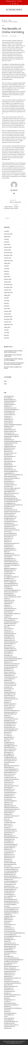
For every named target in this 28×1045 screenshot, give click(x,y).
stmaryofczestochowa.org (11, 719)
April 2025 (6, 242)
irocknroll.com (7, 531)
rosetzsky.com (7, 700)
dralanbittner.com (8, 546)
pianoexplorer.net (8, 938)
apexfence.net (7, 1028)
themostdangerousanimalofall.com (13, 658)
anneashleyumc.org (9, 886)
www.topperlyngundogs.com (11, 871)
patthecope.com (8, 817)
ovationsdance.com (9, 602)
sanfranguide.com (8, 652)
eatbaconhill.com (8, 423)
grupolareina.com (8, 486)
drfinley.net (7, 998)
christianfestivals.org (9, 747)
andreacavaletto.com (9, 620)
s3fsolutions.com (8, 508)
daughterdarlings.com (9, 404)
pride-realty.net (8, 985)
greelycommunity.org (9, 697)
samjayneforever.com (9, 973)
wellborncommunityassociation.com (13, 475)
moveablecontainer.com (10, 485)
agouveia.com (7, 1006)
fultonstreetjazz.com (9, 481)
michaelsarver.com (9, 578)
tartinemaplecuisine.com (10, 730)
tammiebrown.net (8, 739)
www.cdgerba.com (9, 956)
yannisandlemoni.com (9, 548)
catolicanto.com (8, 607)
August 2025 (7, 236)
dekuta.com (7, 923)
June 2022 (6, 332)
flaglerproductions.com (10, 674)
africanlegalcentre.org (10, 694)
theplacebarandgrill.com (10, 801)
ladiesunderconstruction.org (11, 493)
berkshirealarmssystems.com (11, 543)
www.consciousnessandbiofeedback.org (14, 933)
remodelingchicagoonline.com (12, 908)
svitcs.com (6, 819)
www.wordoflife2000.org (10, 533)
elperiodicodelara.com (10, 399)
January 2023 (7, 314)
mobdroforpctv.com (9, 638)
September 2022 (8, 324)
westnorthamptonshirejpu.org (11, 478)
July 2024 (6, 266)
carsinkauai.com (8, 980)
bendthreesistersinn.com (10, 772)
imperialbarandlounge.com (11, 525)
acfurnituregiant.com (9, 413)
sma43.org (6, 906)
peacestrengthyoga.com (10, 876)
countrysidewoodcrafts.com (11, 434)
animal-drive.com (8, 826)
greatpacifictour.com (9, 789)
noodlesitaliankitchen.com (10, 443)
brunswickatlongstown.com (11, 729)
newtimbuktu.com (8, 419)
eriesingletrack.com (9, 553)
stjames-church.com (9, 705)
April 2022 (6, 338)
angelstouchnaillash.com (10, 568)
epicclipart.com (8, 454)
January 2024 (7, 282)
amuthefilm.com (8, 687)
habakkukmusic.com (9, 857)
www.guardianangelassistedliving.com (13, 959)
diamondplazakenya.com (10, 963)
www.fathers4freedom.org (11, 869)
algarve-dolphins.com (9, 750)
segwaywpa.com (8, 834)
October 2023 (7, 290)
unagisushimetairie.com (10, 446)
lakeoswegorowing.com (10, 1003)
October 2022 (7, 322)
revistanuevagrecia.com (10, 704)
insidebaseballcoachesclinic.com (12, 978)
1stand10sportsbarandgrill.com (12, 565)
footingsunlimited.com (9, 891)
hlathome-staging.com (10, 582)
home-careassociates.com (11, 618)
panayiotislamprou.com (10, 470)
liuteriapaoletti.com (9, 767)
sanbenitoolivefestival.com (11, 642)
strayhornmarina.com (9, 672)
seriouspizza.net (8, 821)
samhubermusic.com (9, 1026)
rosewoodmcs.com (9, 928)
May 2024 (6, 271)
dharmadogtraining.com (10, 1013)
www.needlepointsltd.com (10, 899)
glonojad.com (7, 702)
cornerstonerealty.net (9, 931)
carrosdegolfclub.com (9, 503)
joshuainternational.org (10, 862)
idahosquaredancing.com (10, 535)
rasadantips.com (8, 418)
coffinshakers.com (8, 717)
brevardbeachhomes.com (11, 510)
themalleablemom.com (10, 724)
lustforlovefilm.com (9, 689)
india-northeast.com (9, 515)
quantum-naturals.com (10, 968)
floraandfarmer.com (9, 506)
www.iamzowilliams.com (10, 934)
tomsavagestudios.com (10, 595)
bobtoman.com (8, 460)
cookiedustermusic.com (10, 777)
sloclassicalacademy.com (10, 667)
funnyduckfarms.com (9, 991)
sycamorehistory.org (9, 929)
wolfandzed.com (8, 921)
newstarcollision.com (9, 573)
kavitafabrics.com (8, 781)
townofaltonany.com (9, 762)
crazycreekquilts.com (9, 679)
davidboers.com (8, 849)
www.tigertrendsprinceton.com (12, 867)
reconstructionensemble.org (11, 779)
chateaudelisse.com (9, 473)
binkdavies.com (8, 680)
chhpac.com (7, 1011)
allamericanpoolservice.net (11, 592)
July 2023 (6, 298)
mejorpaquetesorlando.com (11, 563)
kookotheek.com (8, 468)
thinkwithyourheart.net (10, 528)
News (3, 25)
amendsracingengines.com (11, 881)
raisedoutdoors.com (9, 526)
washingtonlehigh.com (9, 916)
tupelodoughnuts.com (9, 558)
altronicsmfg (14, 9)
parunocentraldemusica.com (11, 958)
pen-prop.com (8, 866)
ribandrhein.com (8, 603)
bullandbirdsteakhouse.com (11, 901)
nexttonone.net (8, 859)
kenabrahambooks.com (10, 684)
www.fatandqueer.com (10, 884)
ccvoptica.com (8, 914)
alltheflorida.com (8, 976)
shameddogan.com (9, 841)
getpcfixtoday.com (9, 450)
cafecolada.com (8, 645)
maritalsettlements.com (10, 757)
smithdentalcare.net (9, 1023)
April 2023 (6, 306)
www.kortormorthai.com (10, 883)
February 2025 (7, 247)
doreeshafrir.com (8, 709)
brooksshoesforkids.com (10, 829)
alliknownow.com (8, 662)
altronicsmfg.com (8, 421)
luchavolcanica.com (9, 782)
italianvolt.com (8, 541)
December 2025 (8, 234)
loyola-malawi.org (8, 628)
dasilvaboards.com (9, 668)
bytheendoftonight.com (10, 633)
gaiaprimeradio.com (9, 737)
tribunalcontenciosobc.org (11, 665)
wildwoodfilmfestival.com (10, 476)
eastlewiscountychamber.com (12, 664)
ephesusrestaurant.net (10, 946)
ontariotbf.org (7, 438)
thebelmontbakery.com (10, 431)
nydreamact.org (8, 444)
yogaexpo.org (7, 617)
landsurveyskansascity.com (11, 888)
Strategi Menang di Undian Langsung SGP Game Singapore (13, 359)
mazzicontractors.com (10, 943)
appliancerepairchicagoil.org (11, 436)
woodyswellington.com (10, 948)
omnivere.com (7, 416)
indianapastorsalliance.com (11, 807)
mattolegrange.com (9, 744)
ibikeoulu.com (7, 715)
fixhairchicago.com (9, 812)
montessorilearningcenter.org (11, 969)
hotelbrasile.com (8, 480)
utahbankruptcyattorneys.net (11, 530)
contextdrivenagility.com (10, 714)
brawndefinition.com (9, 675)
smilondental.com (8, 572)
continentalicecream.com (10, 677)
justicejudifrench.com (9, 720)
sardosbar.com (8, 540)
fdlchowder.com (8, 898)
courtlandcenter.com (9, 794)
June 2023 (6, 300)
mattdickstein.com (9, 852)
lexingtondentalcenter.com (11, 585)
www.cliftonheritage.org (10, 904)
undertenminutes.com (9, 414)
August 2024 (7, 263)
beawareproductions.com (10, 712)
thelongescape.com (9, 742)
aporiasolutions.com (9, 832)
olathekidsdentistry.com (10, 560)
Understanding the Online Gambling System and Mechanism (13, 351)
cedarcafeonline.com (9, 411)
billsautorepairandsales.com (11, 966)
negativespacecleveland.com (11, 766)
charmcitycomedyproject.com (12, 710)
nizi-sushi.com (7, 734)
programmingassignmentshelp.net (13, 424)
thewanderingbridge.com (10, 722)
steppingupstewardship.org (11, 913)
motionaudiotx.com (9, 1015)
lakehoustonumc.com (9, 856)
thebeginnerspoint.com (10, 648)
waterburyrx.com (8, 802)
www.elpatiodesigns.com (10, 951)
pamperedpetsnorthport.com (12, 555)
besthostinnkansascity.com (11, 1021)
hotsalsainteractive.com (10, 408)
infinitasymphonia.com (10, 692)
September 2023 (8, 292)
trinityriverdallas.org (9, 610)
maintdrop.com (8, 458)
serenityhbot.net (8, 861)
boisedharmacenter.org (10, 623)
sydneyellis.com (8, 587)
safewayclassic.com (9, 433)
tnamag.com (7, 827)
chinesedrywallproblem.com (11, 771)
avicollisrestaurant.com (10, 797)
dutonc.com (7, 740)
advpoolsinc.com (8, 804)
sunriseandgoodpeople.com (11, 769)
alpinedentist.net (8, 465)
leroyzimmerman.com (9, 996)
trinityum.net (7, 941)
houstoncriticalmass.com (10, 657)
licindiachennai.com (9, 403)
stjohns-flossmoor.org (9, 774)
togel (5, 384)
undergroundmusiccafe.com (11, 1025)
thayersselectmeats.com (10, 831)
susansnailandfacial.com (10, 864)
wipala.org (6, 627)
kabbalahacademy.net (10, 570)
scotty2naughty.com (9, 707)
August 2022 (7, 327)
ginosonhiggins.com (9, 754)
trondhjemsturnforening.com (11, 961)
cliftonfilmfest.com (9, 523)
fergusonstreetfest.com (10, 971)
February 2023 (7, 311)
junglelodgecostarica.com (10, 745)
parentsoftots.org (8, 842)
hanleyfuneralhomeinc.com (11, 561)
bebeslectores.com (9, 495)
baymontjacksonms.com (10, 760)
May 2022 (6, 335)
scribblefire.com (8, 615)
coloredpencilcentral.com (10, 521)
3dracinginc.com (8, 655)
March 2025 (7, 244)
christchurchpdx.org (9, 682)
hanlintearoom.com (9, 990)
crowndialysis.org (8, 588)
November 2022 (8, 319)
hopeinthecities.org (9, 635)
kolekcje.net (7, 605)
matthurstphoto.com (9, 974)
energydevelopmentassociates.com (13, 505)
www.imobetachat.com (10, 851)
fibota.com (7, 954)
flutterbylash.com (8, 988)
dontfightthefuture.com (10, 518)
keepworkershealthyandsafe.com (12, 441)
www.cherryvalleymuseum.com (12, 488)
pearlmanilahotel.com (9, 456)
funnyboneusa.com (9, 775)
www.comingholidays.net (10, 650)
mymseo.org (7, 1010)
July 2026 (6, 231)
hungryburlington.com (9, 727)
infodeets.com (7, 406)
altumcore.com (8, 824)
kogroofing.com (8, 463)
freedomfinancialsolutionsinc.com (12, 878)
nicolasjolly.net (7, 690)
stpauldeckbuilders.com (10, 889)
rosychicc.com (8, 630)
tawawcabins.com (8, 536)
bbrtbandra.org (8, 451)
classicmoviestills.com (9, 643)
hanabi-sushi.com (8, 919)
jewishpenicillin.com (9, 593)
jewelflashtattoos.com (9, 448)
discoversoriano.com (9, 647)
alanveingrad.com (8, 752)
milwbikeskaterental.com (10, 759)
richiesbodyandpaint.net (10, 401)
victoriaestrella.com (9, 791)
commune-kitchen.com (10, 685)
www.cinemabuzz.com (9, 924)
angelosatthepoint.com (10, 806)
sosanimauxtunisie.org (9, 461)
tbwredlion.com (8, 964)
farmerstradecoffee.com (10, 846)
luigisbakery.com (8, 918)
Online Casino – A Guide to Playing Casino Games (11, 206)
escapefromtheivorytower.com (12, 511)
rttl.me (5, 1016)
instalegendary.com (9, 439)
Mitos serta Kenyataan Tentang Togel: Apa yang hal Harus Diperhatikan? (14, 363)
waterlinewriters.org (9, 839)
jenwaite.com (7, 993)
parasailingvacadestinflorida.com (12, 983)
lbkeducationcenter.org (10, 608)
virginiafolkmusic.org (9, 600)
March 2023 (7, 308)
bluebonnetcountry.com (10, 453)
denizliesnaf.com (8, 814)
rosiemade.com (8, 557)
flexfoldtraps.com (8, 879)
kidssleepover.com (9, 426)
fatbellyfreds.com (8, 949)
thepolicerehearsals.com (10, 660)
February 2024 (7, 279)
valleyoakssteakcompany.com (12, 809)
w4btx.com (7, 567)
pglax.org (6, 764)
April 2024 (6, 274)
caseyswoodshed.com (9, 811)
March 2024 (7, 276)
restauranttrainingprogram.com (12, 590)
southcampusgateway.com (11, 471)
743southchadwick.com (10, 513)
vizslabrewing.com (8, 545)
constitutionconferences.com (11, 816)
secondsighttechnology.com (11, 577)
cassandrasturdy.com (9, 640)
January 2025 (7, 250)
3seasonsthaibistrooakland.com (12, 613)
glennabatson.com (9, 670)
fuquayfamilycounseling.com (11, 1005)
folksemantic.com (8, 538)
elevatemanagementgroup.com (12, 995)
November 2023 (8, 287)
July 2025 (6, 239)
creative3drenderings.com (11, 844)
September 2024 (8, 260)
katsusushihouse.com (9, 695)
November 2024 (8, 255)
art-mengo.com (8, 735)
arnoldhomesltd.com (9, 520)
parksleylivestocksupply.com (11, 622)
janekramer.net (8, 732)
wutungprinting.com (9, 755)
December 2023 (8, 284)
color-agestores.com (9, 625)
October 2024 (7, 258)
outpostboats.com (9, 632)
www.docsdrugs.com (9, 894)
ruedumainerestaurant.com (11, 699)
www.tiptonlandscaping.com (11, 911)
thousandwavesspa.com (10, 792)
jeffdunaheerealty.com (10, 874)
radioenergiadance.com (10, 466)
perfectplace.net (8, 612)
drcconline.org (7, 799)
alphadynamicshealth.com (11, 986)
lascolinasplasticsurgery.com (11, 903)
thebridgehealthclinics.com (11, 837)
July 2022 (6, 330)
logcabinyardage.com (9, 847)
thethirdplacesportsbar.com (11, 944)
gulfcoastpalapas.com (9, 836)
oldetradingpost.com (9, 491)
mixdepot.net (7, 926)
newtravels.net (8, 428)
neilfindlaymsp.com (9, 796)
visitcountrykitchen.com (10, 749)
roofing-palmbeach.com (10, 516)
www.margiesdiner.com (10, 896)
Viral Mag (12, 1043)
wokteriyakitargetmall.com (11, 583)
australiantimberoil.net (10, 496)
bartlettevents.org (9, 483)
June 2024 (6, 268)
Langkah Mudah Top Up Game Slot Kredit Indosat (13, 355)
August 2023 (7, 295)
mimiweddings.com (9, 1020)
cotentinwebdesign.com (10, 490)
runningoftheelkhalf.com (10, 873)
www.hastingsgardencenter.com (12, 936)
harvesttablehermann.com (11, 501)
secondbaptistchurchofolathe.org (12, 1008)
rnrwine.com (7, 1001)
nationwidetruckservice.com (11, 786)
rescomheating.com (9, 1018)
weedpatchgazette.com (10, 550)
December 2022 (8, 316)
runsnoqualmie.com (9, 893)
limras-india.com (8, 398)
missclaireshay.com (9, 396)
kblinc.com (7, 551)
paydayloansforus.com (10, 429)
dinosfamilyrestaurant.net (10, 498)
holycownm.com (8, 784)
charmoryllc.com (8, 653)
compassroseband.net (10, 822)
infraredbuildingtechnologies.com (12, 500)
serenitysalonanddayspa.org (11, 409)
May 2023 (6, 303)
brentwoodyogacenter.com (11, 909)
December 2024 (8, 252)
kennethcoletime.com (9, 725)
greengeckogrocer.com (10, 580)
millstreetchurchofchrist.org (11, 981)
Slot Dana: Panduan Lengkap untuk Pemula (13, 367)
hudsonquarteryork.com (10, 953)
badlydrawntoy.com (9, 854)
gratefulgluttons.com (9, 637)
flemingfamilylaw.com (9, 1000)
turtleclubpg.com (8, 787)
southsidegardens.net (9, 939)
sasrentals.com (8, 575)
